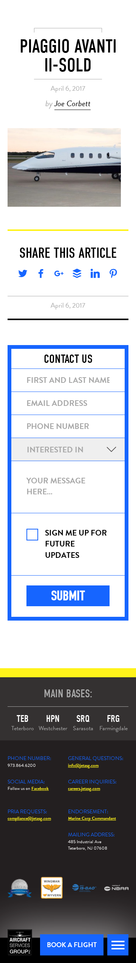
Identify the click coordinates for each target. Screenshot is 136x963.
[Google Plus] (58, 274)
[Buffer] (77, 274)
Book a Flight (72, 945)
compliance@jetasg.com (29, 818)
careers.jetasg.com (84, 788)
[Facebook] (40, 274)
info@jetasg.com (83, 765)
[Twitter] (22, 274)
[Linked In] (95, 274)
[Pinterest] (113, 274)
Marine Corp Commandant (92, 818)
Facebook (40, 788)
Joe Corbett (72, 103)
